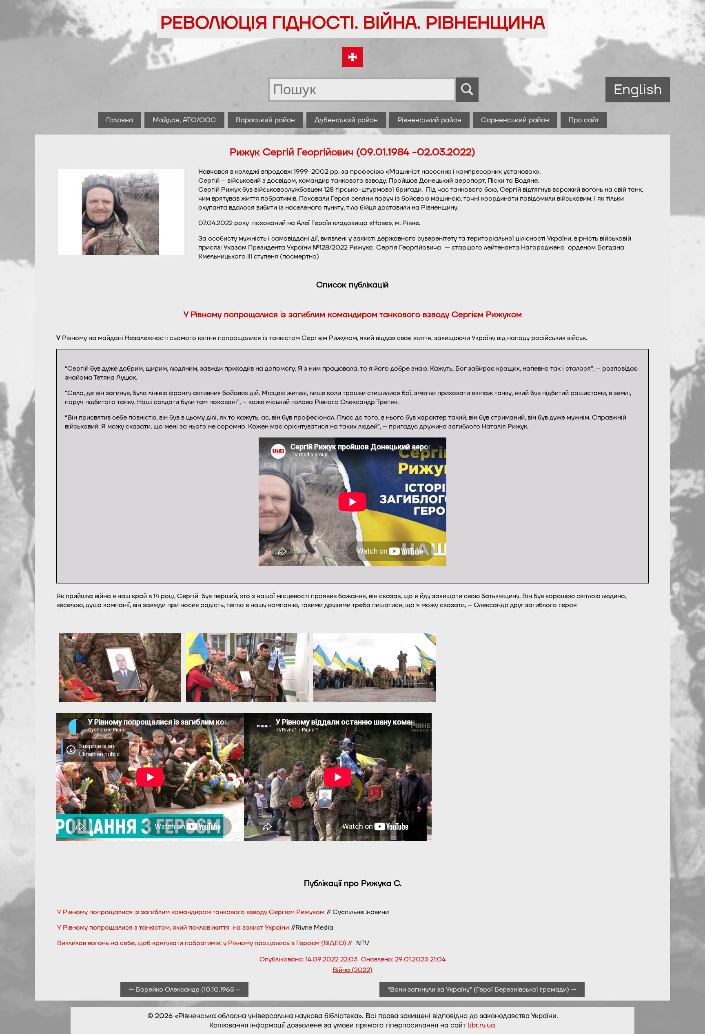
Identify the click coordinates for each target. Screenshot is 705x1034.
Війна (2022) (352, 970)
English (638, 89)
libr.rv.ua (481, 1025)
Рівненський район (429, 120)
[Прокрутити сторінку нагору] (689, 1018)
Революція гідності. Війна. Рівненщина (352, 23)
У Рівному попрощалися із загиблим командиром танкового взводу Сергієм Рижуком (353, 314)
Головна (119, 120)
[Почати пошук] (467, 89)
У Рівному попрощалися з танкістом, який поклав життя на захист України (173, 927)
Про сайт (584, 120)
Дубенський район (346, 120)
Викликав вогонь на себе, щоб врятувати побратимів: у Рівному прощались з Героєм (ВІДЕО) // (206, 943)
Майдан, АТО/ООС (184, 120)
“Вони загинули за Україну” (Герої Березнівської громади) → (482, 989)
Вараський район (265, 120)
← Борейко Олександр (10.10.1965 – (184, 989)
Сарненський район (515, 120)
